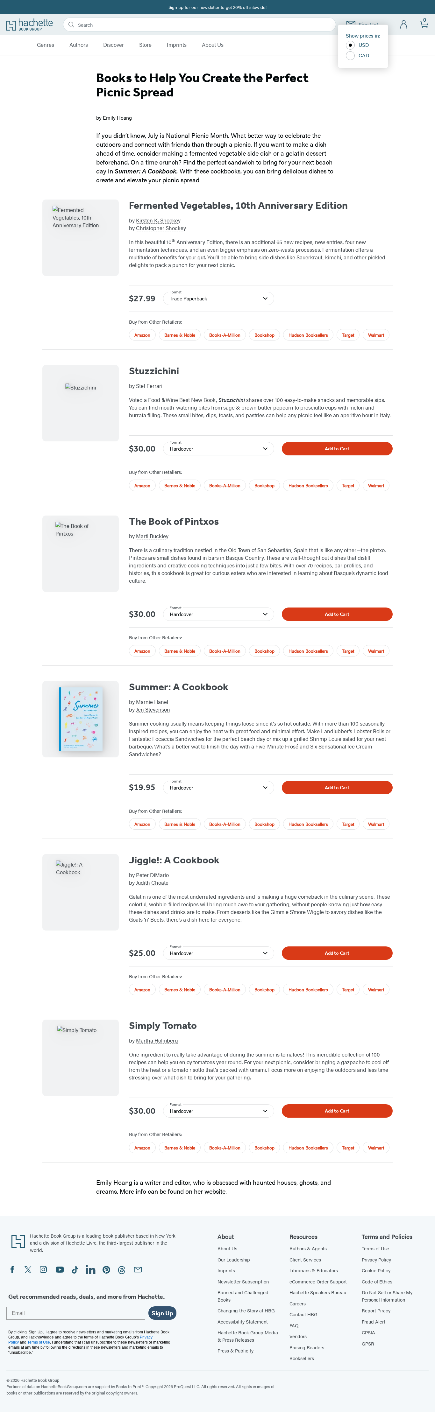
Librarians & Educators (313, 1270)
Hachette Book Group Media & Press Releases (248, 1336)
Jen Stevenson (153, 709)
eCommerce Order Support (318, 1281)
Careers (297, 1303)
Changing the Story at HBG (246, 1310)
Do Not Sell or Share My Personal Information (387, 1296)
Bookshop (264, 335)
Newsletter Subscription (243, 1281)
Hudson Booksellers (308, 335)
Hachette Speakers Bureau (317, 1292)
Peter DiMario (152, 875)
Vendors (298, 1336)
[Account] (404, 24)
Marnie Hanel (152, 702)
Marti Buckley (152, 536)
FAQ (293, 1325)
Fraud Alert (373, 1321)
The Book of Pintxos (174, 521)
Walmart (376, 335)
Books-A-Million (224, 335)
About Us (213, 44)
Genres (45, 44)
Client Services (305, 1259)
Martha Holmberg (157, 1040)
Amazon (142, 335)
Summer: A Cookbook (178, 687)
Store (145, 44)
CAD (364, 55)
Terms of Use (375, 1248)
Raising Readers (306, 1347)
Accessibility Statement (243, 1321)
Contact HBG (303, 1314)
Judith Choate (152, 882)
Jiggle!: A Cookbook (174, 860)
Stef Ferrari (149, 386)
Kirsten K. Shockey (158, 220)
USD (364, 44)
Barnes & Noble (179, 335)
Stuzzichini (154, 371)
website (214, 1191)
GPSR (368, 1343)
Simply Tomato (163, 1025)
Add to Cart (337, 449)
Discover (113, 44)
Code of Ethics (377, 1281)
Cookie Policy (376, 1270)
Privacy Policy (376, 1259)
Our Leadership (234, 1259)
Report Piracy (376, 1310)
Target (348, 335)
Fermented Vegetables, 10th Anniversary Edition (238, 205)
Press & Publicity (235, 1350)
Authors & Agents (308, 1248)
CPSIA (368, 1332)
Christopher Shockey (161, 228)
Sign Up (162, 1313)
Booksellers (301, 1358)
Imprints (177, 44)
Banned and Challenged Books (243, 1296)
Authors (78, 44)
